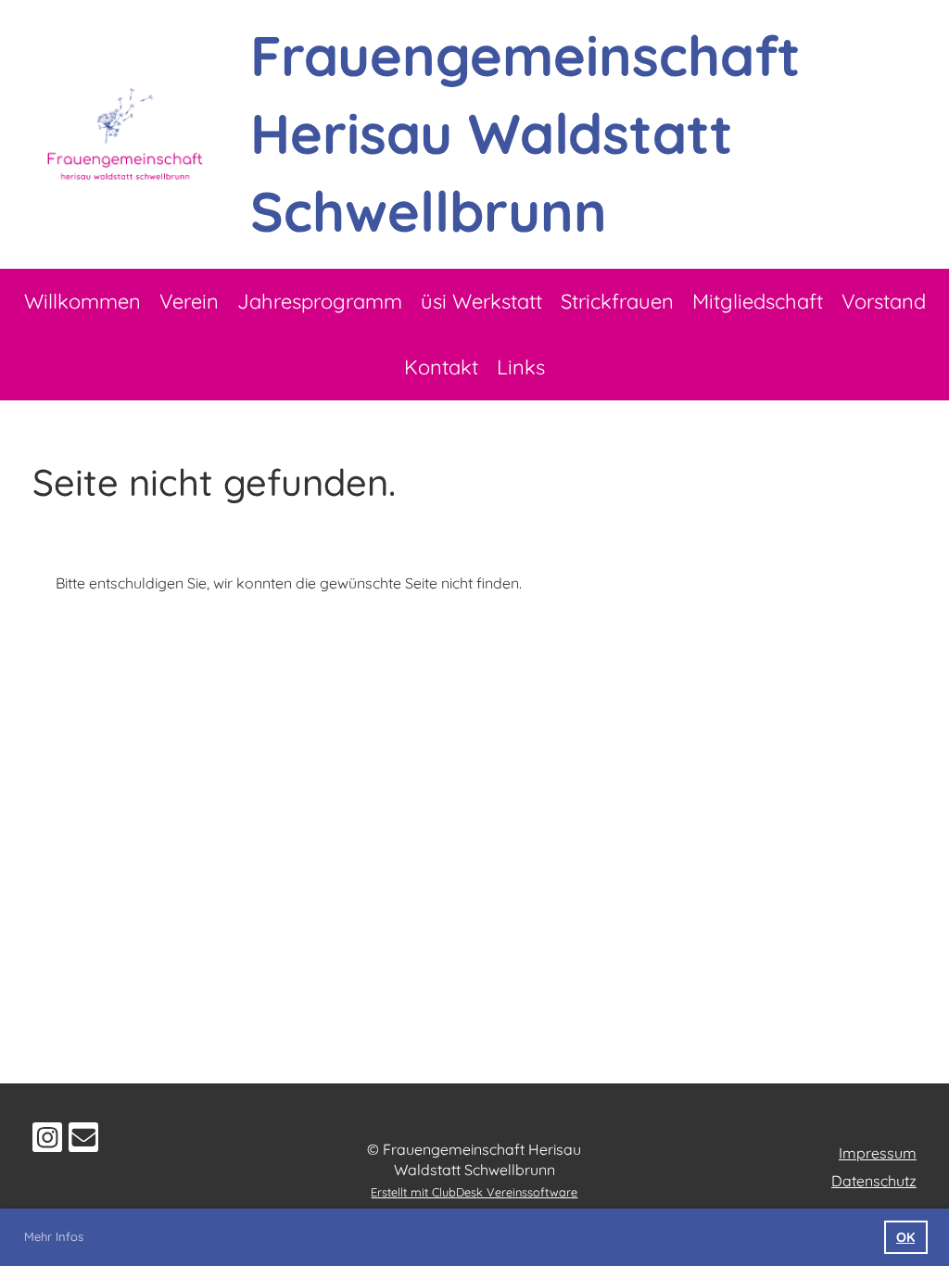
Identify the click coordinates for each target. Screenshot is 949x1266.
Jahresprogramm (319, 301)
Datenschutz (874, 1180)
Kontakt (441, 367)
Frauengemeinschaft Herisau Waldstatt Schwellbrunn (525, 133)
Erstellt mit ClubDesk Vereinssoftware (474, 1191)
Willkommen (82, 301)
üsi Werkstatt (481, 301)
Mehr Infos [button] (53, 1236)
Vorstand (883, 301)
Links (521, 367)
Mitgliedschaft (757, 301)
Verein (189, 301)
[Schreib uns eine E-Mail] (83, 1140)
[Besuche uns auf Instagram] (47, 1140)
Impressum (878, 1153)
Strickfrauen (617, 301)
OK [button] (905, 1237)
